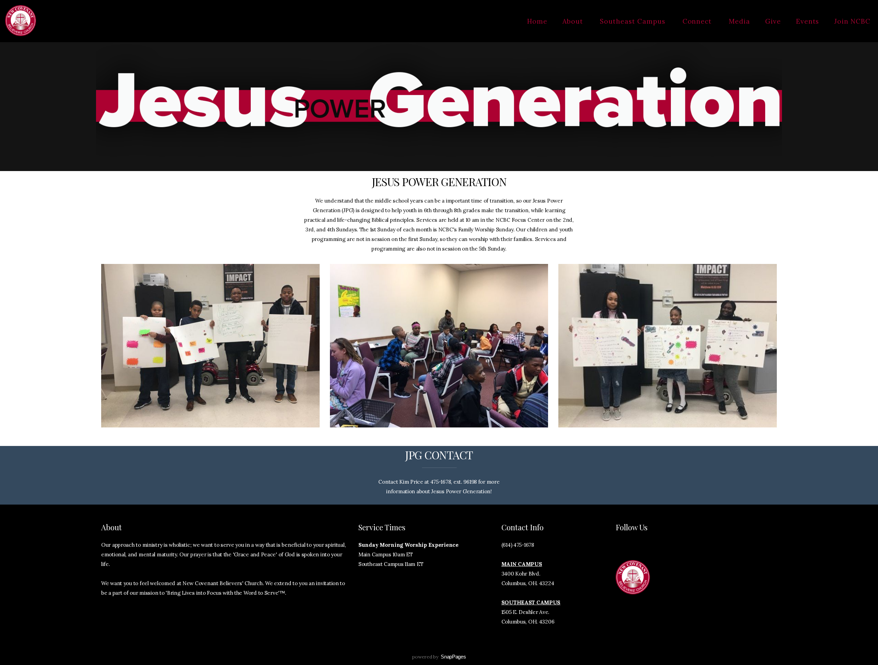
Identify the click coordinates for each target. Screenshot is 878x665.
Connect (698, 21)
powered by (439, 657)
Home (537, 21)
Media (739, 21)
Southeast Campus (633, 21)
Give (773, 21)
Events (807, 21)
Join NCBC (852, 21)
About (573, 21)
